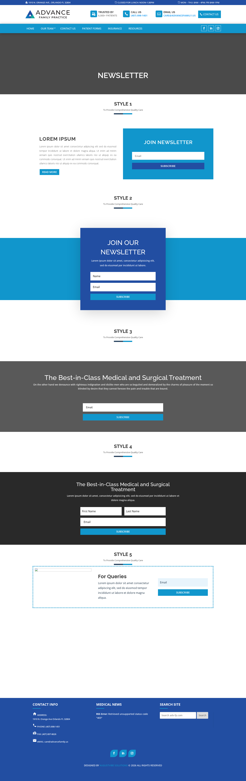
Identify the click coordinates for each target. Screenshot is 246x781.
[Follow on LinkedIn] (211, 28)
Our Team (47, 28)
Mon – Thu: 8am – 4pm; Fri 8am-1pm (200, 2)
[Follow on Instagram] (218, 28)
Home (30, 28)
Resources (135, 28)
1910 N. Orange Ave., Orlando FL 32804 (49, 2)
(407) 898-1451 (139, 15)
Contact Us (67, 28)
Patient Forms (91, 28)
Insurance (115, 28)
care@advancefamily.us (179, 15)
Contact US (210, 14)
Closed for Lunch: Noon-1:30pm (136, 2)
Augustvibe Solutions (113, 765)
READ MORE (49, 172)
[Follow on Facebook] (204, 28)
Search (202, 715)
